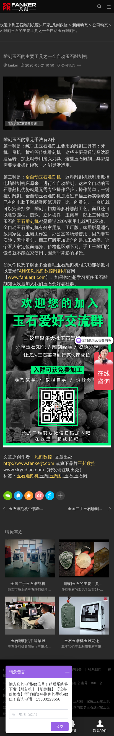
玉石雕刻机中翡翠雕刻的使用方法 (24, 508)
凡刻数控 (43, 457)
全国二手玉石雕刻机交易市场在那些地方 (89, 508)
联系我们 (94, 669)
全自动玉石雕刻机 (43, 177)
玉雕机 (56, 475)
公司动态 (100, 24)
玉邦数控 (86, 463)
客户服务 (75, 669)
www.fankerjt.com (27, 277)
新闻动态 (80, 24)
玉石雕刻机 (28, 221)
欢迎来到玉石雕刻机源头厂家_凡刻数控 (34, 24)
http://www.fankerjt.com (28, 463)
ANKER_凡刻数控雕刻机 (42, 271)
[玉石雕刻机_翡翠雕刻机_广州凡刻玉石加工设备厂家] (19, 6)
